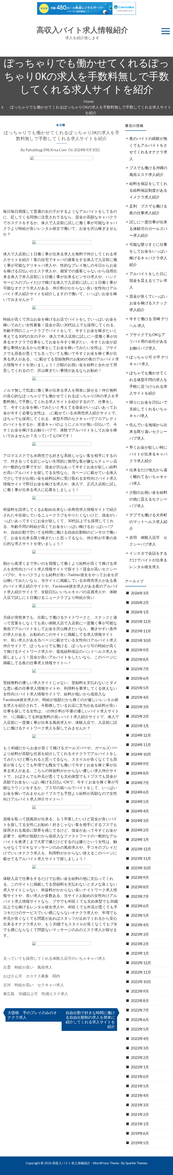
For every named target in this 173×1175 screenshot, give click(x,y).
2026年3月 (140, 593)
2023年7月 (140, 896)
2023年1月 (140, 953)
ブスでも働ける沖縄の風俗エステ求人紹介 (148, 171)
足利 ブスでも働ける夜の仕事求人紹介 (148, 209)
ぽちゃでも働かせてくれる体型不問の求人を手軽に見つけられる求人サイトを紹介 (148, 383)
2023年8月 (140, 887)
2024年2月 (140, 830)
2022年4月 (140, 1038)
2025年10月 (141, 640)
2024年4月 (140, 811)
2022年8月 (140, 1000)
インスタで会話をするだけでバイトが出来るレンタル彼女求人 (148, 560)
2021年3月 (140, 1105)
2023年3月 (140, 934)
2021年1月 (140, 1123)
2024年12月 (141, 735)
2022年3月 (140, 1048)
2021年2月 (140, 1114)
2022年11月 (141, 972)
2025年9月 (140, 650)
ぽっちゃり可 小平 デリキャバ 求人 (149, 360)
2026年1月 (140, 612)
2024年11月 (141, 744)
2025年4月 (140, 697)
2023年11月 (141, 858)
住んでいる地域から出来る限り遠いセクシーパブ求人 (148, 431)
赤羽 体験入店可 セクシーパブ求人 (148, 540)
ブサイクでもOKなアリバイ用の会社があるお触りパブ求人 (148, 341)
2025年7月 (140, 668)
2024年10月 (141, 754)
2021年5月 (140, 1086)
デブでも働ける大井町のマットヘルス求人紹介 (148, 522)
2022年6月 (140, 1019)
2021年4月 (140, 1095)
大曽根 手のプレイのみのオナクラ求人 (32, 1015)
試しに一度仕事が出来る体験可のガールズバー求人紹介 (148, 228)
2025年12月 (141, 621)
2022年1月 (140, 1067)
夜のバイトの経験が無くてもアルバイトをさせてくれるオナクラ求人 (148, 148)
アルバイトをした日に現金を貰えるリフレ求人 (148, 280)
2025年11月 (141, 631)
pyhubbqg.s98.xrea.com (46, 149)
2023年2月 (140, 943)
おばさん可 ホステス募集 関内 (31, 976)
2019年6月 (140, 1133)
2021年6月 (140, 1076)
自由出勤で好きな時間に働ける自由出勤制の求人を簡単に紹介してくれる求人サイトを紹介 (90, 1019)
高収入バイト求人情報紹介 (82, 30)
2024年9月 (140, 763)
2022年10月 (141, 981)
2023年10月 (141, 868)
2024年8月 (140, 773)
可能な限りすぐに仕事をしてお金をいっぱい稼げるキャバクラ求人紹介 (148, 254)
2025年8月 (140, 659)
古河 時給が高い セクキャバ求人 (33, 984)
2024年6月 (140, 792)
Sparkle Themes (136, 1163)
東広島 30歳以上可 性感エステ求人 (35, 993)
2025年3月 (140, 706)
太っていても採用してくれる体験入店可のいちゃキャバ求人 (54, 958)
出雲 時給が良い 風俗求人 (28, 967)
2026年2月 (140, 602)
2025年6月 (140, 678)
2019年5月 (140, 1142)
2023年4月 (140, 924)
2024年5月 (140, 801)
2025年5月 (140, 687)
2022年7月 (140, 1010)
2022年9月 (140, 991)
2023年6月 (140, 905)
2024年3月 (140, 820)
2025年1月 (140, 725)
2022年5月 (140, 1029)
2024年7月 (140, 782)
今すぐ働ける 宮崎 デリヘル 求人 (149, 322)
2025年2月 (140, 716)
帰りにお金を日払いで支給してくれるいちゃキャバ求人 (148, 409)
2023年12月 (141, 849)
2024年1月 (140, 839)
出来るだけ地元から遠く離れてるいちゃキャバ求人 (148, 476)
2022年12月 (141, 962)
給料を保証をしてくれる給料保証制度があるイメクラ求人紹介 (148, 190)
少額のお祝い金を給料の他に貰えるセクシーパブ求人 (148, 499)
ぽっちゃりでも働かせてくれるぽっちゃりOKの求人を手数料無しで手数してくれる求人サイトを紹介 (61, 135)
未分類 (60, 125)
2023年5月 (140, 915)
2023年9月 (140, 877)
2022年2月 (140, 1057)
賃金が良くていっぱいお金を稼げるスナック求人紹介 (148, 303)
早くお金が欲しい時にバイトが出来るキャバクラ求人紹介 (148, 454)
